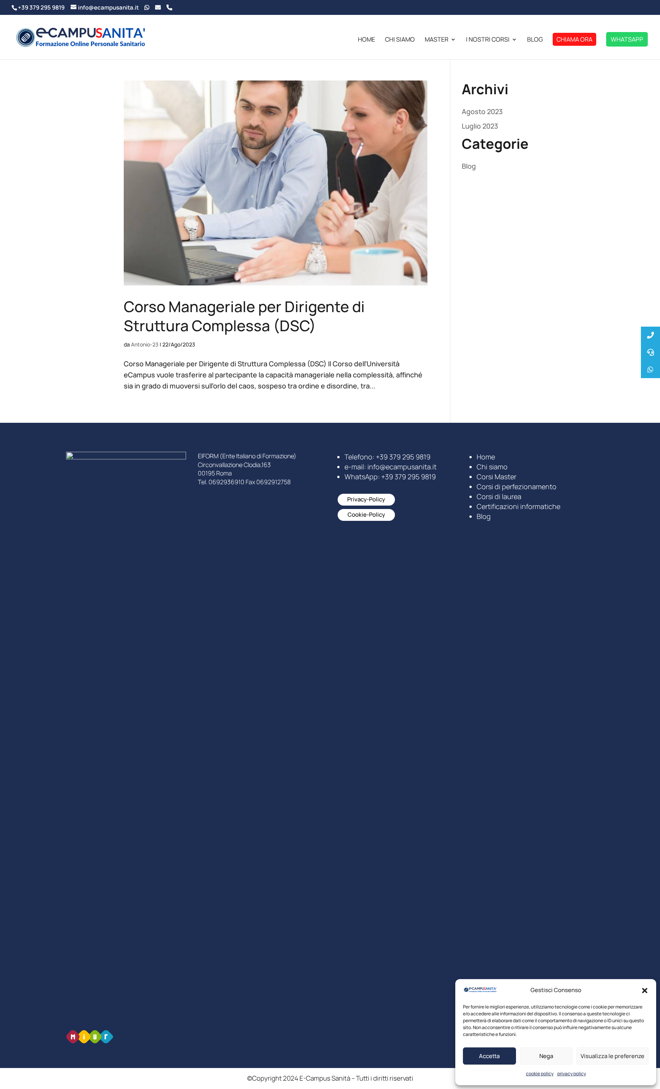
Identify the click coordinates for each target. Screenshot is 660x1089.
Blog (535, 40)
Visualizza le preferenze (612, 1056)
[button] (645, 990)
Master (436, 40)
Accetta (489, 1056)
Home (366, 40)
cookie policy (539, 1073)
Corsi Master (496, 476)
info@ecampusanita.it (402, 466)
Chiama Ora (574, 39)
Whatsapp (627, 39)
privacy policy (571, 1073)
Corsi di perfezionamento (516, 486)
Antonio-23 (145, 344)
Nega (546, 1056)
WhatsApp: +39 (390, 476)
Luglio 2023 (480, 125)
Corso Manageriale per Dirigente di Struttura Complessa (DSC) (244, 316)
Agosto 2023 (482, 111)
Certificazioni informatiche (518, 506)
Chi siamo (400, 40)
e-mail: (356, 466)
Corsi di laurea (499, 496)
